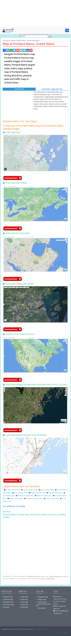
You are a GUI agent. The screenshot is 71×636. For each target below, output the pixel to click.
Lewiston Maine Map (30, 490)
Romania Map (42, 602)
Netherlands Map (8, 602)
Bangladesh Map (43, 597)
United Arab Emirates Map (43, 604)
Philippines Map (7, 597)
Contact (55, 591)
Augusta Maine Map (55, 493)
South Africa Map (6, 591)
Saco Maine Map (9, 496)
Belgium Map (23, 591)
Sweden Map (24, 604)
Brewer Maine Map (52, 498)
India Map (6, 607)
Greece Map (39, 591)
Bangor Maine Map (47, 490)
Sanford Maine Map (16, 498)
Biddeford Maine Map (37, 493)
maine (29, 40)
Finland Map (24, 607)
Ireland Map (24, 599)
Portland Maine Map (13, 490)
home (13, 40)
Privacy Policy (38, 629)
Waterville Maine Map (44, 496)
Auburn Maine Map (20, 493)
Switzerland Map (8, 599)
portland (36, 40)
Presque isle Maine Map (34, 498)
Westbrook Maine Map (25, 496)
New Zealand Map (8, 604)
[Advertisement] (35, 14)
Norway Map (42, 608)
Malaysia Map (42, 599)
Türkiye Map (24, 597)
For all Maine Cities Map (14, 506)
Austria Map (24, 602)
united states (20, 40)
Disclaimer (46, 629)
